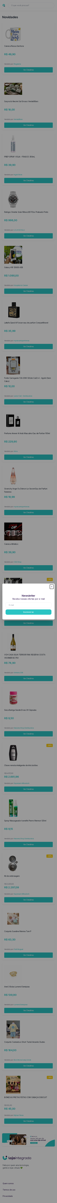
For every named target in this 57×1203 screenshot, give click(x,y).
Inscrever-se (28, 612)
